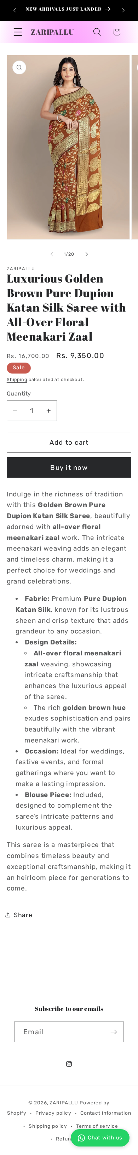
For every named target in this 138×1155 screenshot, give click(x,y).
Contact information (105, 1113)
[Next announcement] (123, 10)
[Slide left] (51, 254)
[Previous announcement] (14, 10)
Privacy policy (53, 1113)
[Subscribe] (113, 1032)
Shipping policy (48, 1126)
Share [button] (23, 914)
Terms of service (97, 1126)
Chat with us (105, 1137)
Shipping (17, 379)
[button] (18, 32)
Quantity (19, 393)
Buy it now (69, 467)
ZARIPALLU (64, 1102)
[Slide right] (86, 254)
